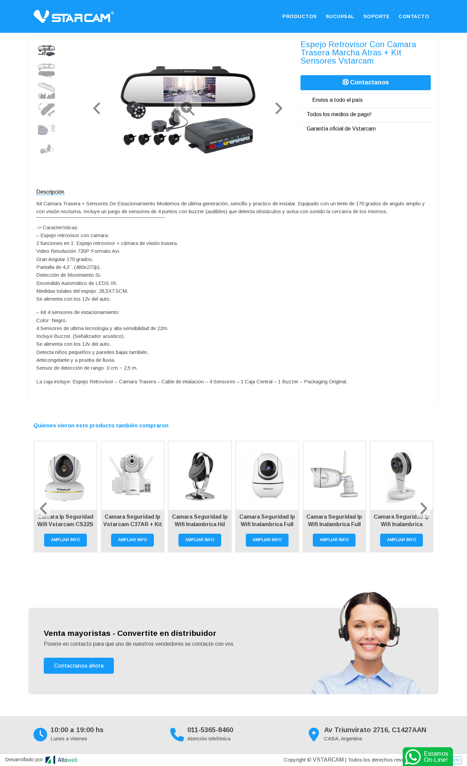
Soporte (376, 16)
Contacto (414, 16)
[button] (97, 108)
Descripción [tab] (50, 192)
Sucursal (340, 16)
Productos (299, 16)
